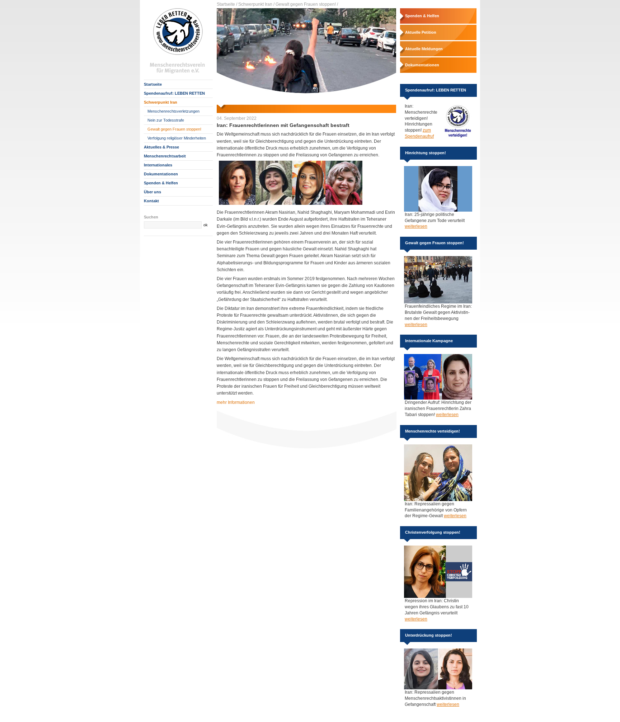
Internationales (158, 165)
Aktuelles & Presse (161, 147)
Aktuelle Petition (420, 32)
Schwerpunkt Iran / (256, 4)
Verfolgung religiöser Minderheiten (176, 138)
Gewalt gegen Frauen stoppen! (174, 129)
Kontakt (151, 201)
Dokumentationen (161, 174)
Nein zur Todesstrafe (165, 120)
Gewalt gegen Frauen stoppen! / (307, 4)
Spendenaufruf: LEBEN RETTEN (174, 93)
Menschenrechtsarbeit (165, 156)
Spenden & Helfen (161, 183)
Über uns (152, 192)
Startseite (153, 84)
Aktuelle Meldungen (424, 49)
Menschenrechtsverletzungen (173, 111)
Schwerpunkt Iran (160, 102)
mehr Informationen (236, 402)
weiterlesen (416, 226)
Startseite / (227, 4)
